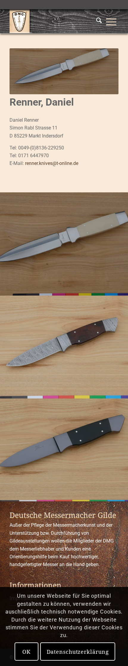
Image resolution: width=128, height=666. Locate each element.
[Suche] (99, 21)
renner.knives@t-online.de (51, 163)
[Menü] (111, 21)
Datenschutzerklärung (78, 651)
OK (26, 651)
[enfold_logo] (53, 21)
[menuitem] (99, 21)
